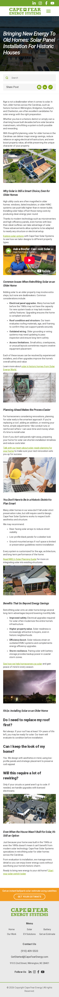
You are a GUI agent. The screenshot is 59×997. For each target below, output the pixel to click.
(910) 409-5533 (29, 951)
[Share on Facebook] (39, 87)
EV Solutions (29, 934)
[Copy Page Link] (50, 87)
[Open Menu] (48, 11)
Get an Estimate (47, 934)
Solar (29, 929)
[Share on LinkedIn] (45, 87)
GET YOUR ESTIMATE (29, 896)
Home (12, 929)
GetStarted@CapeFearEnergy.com (29, 956)
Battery (47, 929)
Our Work (11, 934)
